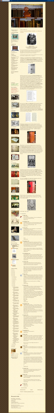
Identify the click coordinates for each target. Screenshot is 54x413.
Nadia (24, 215)
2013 (13, 273)
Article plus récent (22, 389)
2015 (13, 271)
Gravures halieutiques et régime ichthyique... (16, 321)
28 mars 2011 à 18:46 (26, 301)
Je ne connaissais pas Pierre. (14, 60)
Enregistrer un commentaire (24, 387)
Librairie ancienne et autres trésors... (26, 5)
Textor (25, 227)
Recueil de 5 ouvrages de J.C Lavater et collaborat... (16, 314)
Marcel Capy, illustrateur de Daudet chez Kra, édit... (16, 295)
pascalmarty (25, 221)
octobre (14, 278)
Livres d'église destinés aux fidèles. (15, 340)
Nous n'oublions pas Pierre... (14, 62)
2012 (13, 274)
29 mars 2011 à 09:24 (26, 381)
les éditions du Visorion (30, 149)
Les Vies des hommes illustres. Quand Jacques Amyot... (15, 311)
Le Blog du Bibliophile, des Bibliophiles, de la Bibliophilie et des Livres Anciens (15, 246)
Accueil (31, 389)
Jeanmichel (25, 330)
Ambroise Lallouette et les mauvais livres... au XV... (16, 323)
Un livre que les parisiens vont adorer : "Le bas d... (16, 303)
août (13, 280)
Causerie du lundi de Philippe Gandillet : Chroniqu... (15, 334)
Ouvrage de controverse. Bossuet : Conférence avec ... (16, 326)
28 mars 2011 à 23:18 (26, 366)
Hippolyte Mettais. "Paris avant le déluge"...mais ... (16, 301)
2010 (13, 345)
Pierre (24, 334)
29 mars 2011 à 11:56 (26, 385)
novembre (14, 277)
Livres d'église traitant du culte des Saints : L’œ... (16, 339)
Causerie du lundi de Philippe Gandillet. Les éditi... (16, 293)
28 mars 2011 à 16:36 (26, 259)
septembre (14, 279)
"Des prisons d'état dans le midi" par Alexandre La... (16, 316)
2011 (13, 275)
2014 (13, 272)
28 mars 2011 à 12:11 (26, 225)
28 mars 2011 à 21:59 (26, 343)
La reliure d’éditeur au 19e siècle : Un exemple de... (15, 336)
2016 (13, 270)
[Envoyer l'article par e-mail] (27, 211)
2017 (13, 269)
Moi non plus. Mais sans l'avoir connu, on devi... (15, 57)
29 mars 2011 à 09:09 (26, 372)
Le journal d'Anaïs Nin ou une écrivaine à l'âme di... (16, 290)
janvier (14, 344)
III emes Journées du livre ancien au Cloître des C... (16, 331)
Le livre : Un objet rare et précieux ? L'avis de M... (16, 329)
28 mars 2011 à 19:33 (26, 328)
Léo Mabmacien (26, 253)
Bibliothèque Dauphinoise (15, 259)
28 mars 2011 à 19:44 (26, 332)
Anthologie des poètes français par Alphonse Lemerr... (16, 308)
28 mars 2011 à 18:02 (26, 283)
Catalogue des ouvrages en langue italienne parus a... (15, 298)
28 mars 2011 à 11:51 (26, 219)
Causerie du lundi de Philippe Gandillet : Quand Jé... (15, 319)
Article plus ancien (40, 389)
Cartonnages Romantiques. (14, 265)
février (14, 343)
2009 (13, 346)
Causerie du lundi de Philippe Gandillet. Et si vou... (16, 306)
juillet (13, 281)
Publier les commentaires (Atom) (29, 391)
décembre (14, 276)
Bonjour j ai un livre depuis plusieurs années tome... (14, 68)
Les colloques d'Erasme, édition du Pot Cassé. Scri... (16, 288)
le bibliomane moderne (15, 248)
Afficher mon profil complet (14, 355)
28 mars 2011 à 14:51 (26, 251)
